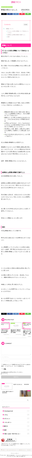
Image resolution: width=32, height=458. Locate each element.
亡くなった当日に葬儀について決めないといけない (18, 32)
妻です (16, 426)
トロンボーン (16, 422)
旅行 (16, 430)
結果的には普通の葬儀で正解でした (16, 34)
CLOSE (25, 24)
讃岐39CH (16, 2)
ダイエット (16, 418)
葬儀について (9, 28)
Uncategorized (16, 411)
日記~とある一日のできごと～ (16, 433)
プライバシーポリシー (15, 453)
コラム (16, 414)
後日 (8, 36)
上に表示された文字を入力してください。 (12, 372)
